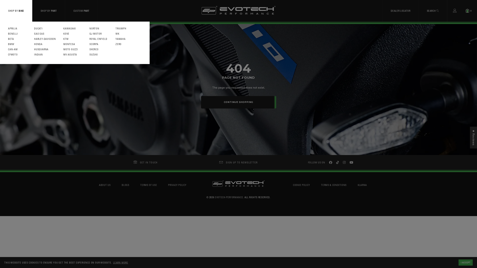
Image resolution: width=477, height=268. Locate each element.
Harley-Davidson (45, 39)
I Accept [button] (465, 262)
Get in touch (149, 162)
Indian (38, 54)
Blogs (125, 184)
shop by (16, 10)
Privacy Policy (177, 184)
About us (104, 184)
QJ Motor (95, 33)
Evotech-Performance (229, 197)
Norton (94, 28)
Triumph (121, 28)
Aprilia (12, 28)
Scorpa (93, 44)
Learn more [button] (120, 262)
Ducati (38, 28)
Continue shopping (238, 102)
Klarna (362, 184)
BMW (11, 44)
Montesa (69, 44)
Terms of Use (148, 184)
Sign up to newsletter (242, 162)
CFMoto (13, 54)
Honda (38, 44)
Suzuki (93, 54)
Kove (66, 33)
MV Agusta (70, 54)
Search (432, 10)
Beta (11, 39)
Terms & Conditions (334, 184)
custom (81, 10)
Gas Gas (39, 33)
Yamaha (121, 39)
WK (117, 33)
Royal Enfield (98, 39)
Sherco (94, 49)
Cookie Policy (301, 184)
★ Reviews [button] (473, 138)
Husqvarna (41, 49)
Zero (118, 44)
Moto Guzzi (70, 49)
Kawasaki (69, 28)
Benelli (13, 33)
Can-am (13, 49)
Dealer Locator (400, 10)
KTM (65, 39)
